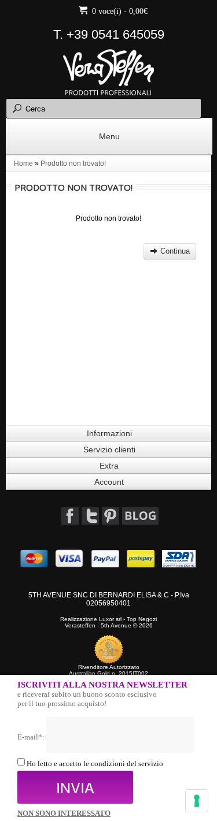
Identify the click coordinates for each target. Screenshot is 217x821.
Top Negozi (142, 619)
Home (23, 163)
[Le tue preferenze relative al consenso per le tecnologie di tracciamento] (197, 801)
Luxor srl (110, 619)
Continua (174, 251)
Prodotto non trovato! (73, 163)
